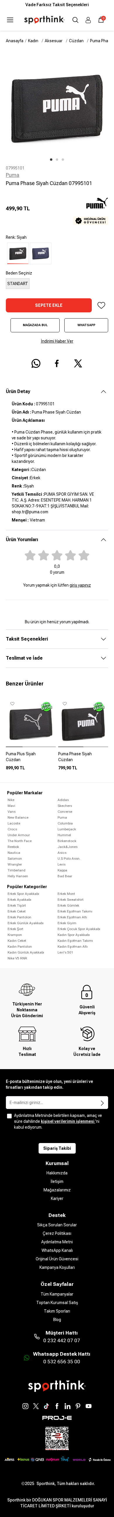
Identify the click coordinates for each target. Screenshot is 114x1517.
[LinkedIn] (67, 1406)
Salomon (15, 858)
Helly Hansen (18, 876)
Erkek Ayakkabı (19, 900)
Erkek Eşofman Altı (72, 917)
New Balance (18, 817)
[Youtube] (88, 1406)
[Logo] (44, 20)
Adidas (63, 800)
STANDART (17, 283)
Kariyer (57, 1198)
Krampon (15, 935)
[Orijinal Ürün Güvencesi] (90, 220)
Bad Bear (65, 876)
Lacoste (14, 823)
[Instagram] (25, 1406)
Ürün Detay (18, 391)
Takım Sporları (57, 1311)
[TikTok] (46, 1406)
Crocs (12, 829)
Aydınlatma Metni (57, 1242)
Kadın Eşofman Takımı (75, 941)
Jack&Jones (67, 847)
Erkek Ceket (17, 911)
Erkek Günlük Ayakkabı (26, 923)
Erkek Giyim (67, 923)
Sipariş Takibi (57, 1148)
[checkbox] (9, 1116)
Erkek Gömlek (68, 905)
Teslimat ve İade (24, 658)
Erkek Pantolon (19, 917)
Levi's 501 (65, 952)
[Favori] (101, 305)
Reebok (13, 847)
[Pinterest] (78, 1406)
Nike (11, 800)
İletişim (57, 1181)
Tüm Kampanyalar (57, 1294)
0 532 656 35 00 (61, 1361)
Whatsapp (86, 325)
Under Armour (19, 835)
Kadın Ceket (17, 941)
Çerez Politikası (57, 1233)
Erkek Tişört (17, 905)
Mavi (11, 806)
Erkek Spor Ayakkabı (23, 894)
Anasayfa (14, 40)
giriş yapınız (80, 585)
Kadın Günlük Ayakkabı (26, 952)
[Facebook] (57, 1406)
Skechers (65, 806)
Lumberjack (67, 829)
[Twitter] (36, 1406)
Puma (12, 175)
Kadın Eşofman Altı (73, 946)
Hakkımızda (57, 1173)
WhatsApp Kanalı (57, 1250)
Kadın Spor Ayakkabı (74, 935)
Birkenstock (67, 841)
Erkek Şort (15, 929)
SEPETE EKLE (49, 305)
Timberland (16, 870)
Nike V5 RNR (17, 958)
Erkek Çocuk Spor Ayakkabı (79, 929)
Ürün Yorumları (22, 539)
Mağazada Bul (35, 325)
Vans (11, 812)
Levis (61, 864)
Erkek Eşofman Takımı (75, 911)
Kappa (62, 870)
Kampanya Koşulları (57, 1267)
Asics (62, 853)
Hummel (64, 835)
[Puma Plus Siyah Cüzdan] (31, 759)
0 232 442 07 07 (61, 1340)
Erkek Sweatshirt (71, 900)
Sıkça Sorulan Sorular (57, 1225)
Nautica (14, 853)
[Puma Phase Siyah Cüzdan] (83, 759)
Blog (57, 1319)
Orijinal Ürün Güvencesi (57, 1259)
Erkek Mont (66, 894)
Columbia (65, 823)
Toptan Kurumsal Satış (57, 1302)
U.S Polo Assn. (69, 858)
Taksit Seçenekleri (27, 639)
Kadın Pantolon (20, 946)
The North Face (20, 841)
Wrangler (15, 864)
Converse (65, 812)
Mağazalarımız (57, 1190)
